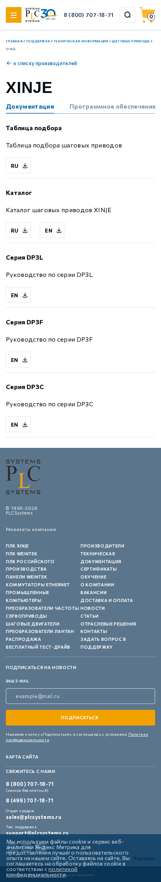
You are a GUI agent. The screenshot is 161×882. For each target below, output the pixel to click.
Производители (102, 545)
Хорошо (144, 858)
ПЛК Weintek (21, 553)
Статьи (89, 615)
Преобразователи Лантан (40, 631)
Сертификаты (98, 568)
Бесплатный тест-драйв (38, 646)
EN (48, 230)
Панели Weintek (26, 576)
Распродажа (23, 639)
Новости (92, 608)
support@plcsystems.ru (37, 833)
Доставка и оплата (106, 600)
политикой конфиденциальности (42, 872)
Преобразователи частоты (42, 608)
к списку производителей (45, 63)
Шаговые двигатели (32, 623)
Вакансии (93, 592)
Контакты (93, 631)
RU (15, 166)
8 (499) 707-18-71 (29, 800)
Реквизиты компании (31, 529)
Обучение (93, 576)
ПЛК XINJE (17, 545)
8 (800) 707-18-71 (89, 14)
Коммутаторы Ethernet (38, 584)
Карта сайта (22, 756)
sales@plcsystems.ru (33, 817)
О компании (97, 584)
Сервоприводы (26, 615)
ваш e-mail (17, 681)
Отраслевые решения (108, 623)
